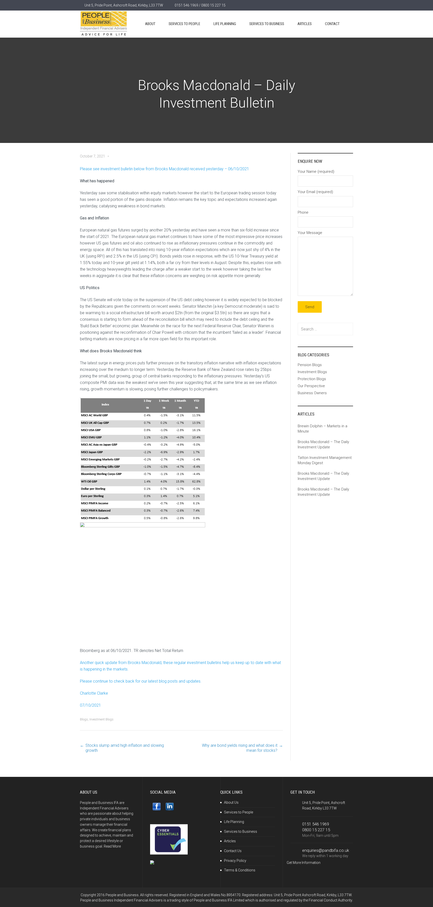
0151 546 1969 (315, 824)
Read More (112, 846)
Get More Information (303, 863)
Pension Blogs (310, 365)
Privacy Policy (235, 861)
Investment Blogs (101, 719)
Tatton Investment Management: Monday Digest (325, 460)
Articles (230, 841)
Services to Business (240, 832)
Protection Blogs (312, 379)
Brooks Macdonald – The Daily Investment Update (323, 444)
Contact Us (233, 851)
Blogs (84, 719)
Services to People (238, 812)
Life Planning (234, 822)
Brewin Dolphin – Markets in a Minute (322, 429)
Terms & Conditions (239, 870)
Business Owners (312, 393)
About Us (231, 802)
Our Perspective (311, 386)
